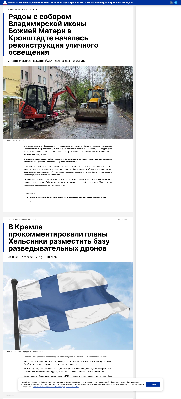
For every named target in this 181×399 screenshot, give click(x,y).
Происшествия (30, 193)
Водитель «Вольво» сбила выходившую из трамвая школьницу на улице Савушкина (66, 197)
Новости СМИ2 (10, 395)
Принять (153, 384)
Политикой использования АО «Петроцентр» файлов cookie (56, 387)
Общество (122, 220)
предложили (57, 376)
